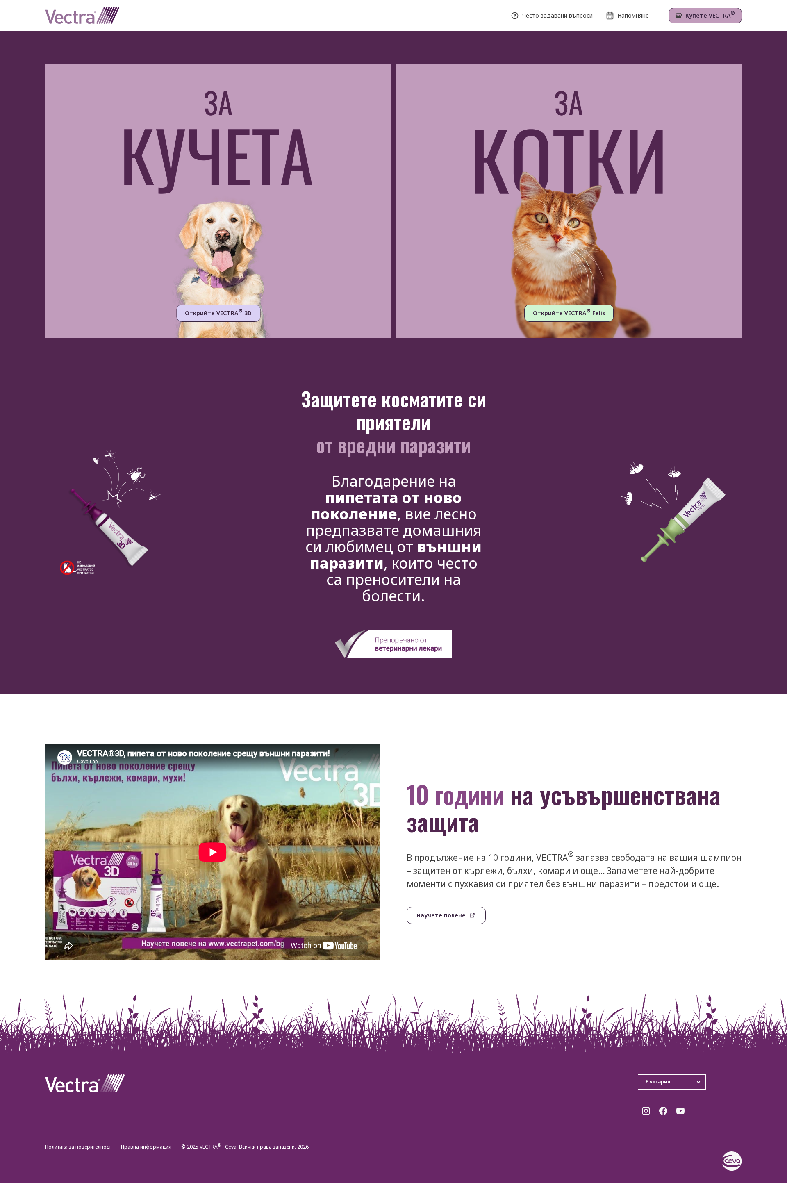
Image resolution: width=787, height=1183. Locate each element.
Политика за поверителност (78, 1147)
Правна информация (146, 1147)
